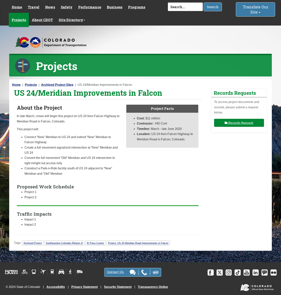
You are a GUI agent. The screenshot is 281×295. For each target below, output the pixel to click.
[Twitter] (219, 272)
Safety (66, 7)
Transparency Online (153, 287)
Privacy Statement (84, 287)
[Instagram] (228, 272)
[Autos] (61, 272)
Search (213, 7)
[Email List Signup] (264, 272)
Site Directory (71, 20)
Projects (19, 20)
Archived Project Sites (57, 84)
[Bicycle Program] (24, 272)
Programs (136, 7)
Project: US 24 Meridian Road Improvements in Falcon (138, 243)
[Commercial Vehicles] (79, 272)
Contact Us (115, 272)
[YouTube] (246, 272)
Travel (33, 7)
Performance (89, 7)
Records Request (240, 123)
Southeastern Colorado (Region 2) (64, 243)
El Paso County (95, 243)
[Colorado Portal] (257, 286)
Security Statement (118, 287)
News (50, 7)
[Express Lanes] (11, 272)
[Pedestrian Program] (70, 272)
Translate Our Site (255, 9)
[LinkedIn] (255, 272)
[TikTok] (237, 272)
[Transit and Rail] (34, 272)
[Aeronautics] (43, 272)
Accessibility (55, 287)
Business (114, 7)
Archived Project (33, 243)
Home (17, 7)
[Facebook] (210, 272)
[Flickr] (273, 272)
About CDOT (42, 20)
